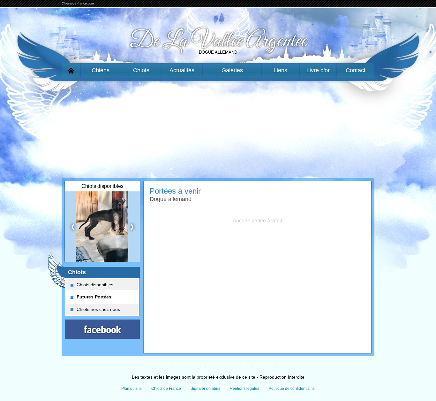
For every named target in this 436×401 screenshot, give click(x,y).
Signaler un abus (205, 388)
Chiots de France (166, 388)
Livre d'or (318, 70)
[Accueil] (71, 70)
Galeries (232, 70)
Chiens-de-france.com (78, 3)
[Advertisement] (218, 128)
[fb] (102, 329)
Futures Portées (94, 296)
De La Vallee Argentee (218, 41)
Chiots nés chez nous (98, 309)
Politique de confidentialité (292, 388)
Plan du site (131, 388)
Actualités (181, 70)
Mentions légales (244, 388)
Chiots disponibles (95, 284)
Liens (280, 70)
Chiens (100, 70)
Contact (355, 70)
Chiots (141, 70)
